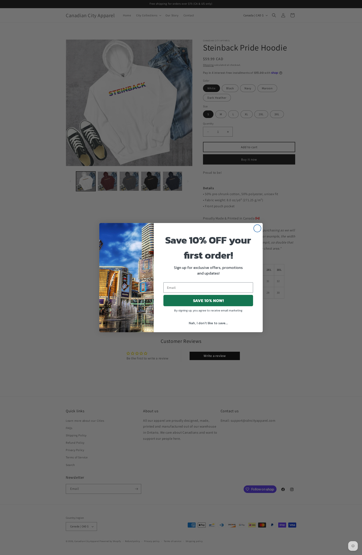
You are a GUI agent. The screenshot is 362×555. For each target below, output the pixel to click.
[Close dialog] (257, 228)
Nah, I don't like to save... (208, 322)
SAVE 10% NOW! (208, 300)
